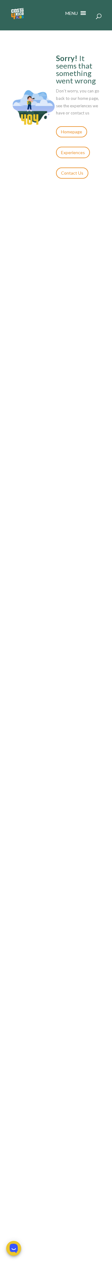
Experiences (73, 152)
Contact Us (72, 173)
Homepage (71, 131)
